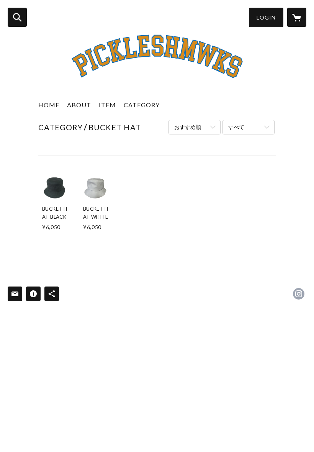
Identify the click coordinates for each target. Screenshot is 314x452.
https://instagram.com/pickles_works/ (298, 294)
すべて (236, 127)
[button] (266, 17)
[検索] (17, 17)
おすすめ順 (187, 127)
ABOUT (79, 104)
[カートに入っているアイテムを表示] (296, 17)
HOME (48, 104)
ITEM (107, 104)
